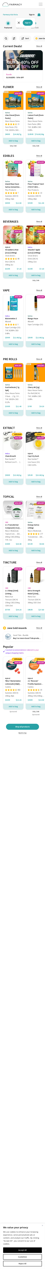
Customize (22, 1257)
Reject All (22, 1263)
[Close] (42, 1225)
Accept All (22, 1250)
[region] (22, 1246)
